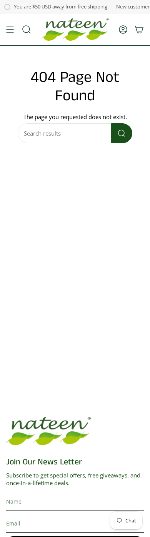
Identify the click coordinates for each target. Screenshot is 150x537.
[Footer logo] (48, 431)
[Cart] (139, 29)
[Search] (121, 133)
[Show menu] (10, 29)
